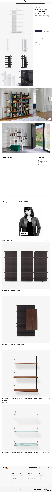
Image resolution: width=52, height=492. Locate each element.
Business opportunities (31, 478)
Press (29, 475)
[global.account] (49, 1)
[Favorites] (45, 1)
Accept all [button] (37, 489)
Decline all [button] (45, 489)
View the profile (23, 233)
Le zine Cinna (13, 1)
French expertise (14, 478)
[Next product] (49, 241)
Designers (8, 1)
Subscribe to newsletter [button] (33, 467)
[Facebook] (42, 467)
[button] (17, 490)
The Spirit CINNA (14, 475)
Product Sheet (42, 159)
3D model (41, 164)
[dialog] (26, 489)
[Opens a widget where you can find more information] (49, 491)
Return (4, 6)
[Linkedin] (45, 467)
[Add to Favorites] (49, 7)
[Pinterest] (48, 467)
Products (3, 1)
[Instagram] (39, 467)
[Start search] (37, 1)
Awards (13, 483)
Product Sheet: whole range (44, 162)
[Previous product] (46, 241)
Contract (29, 480)
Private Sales (40, 478)
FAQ (21, 475)
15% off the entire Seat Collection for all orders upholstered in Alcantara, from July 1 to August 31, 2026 (30, 3)
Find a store (39, 31)
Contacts (21, 478)
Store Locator (40, 475)
